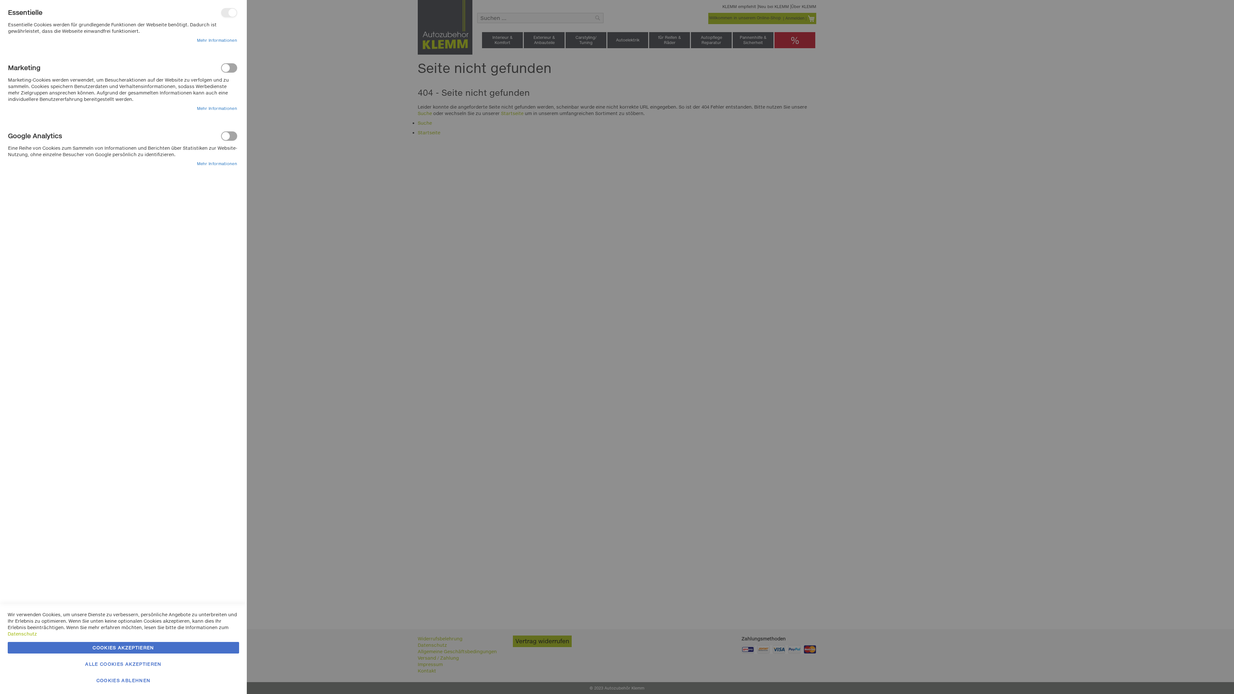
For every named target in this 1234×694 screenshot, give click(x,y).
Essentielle (229, 12)
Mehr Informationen (217, 40)
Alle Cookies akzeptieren (123, 664)
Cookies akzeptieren (123, 647)
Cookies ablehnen (123, 680)
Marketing (229, 68)
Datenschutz (22, 633)
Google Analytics (229, 136)
